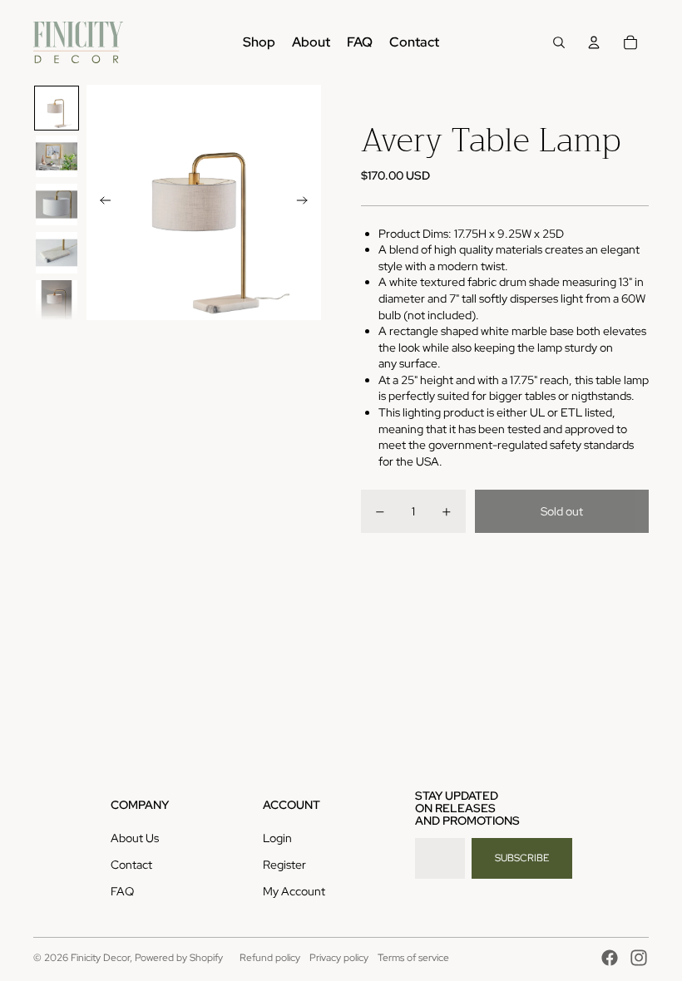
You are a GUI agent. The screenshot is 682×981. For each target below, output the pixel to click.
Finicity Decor (100, 957)
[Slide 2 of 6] (56, 156)
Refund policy (270, 957)
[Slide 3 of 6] (56, 204)
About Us (135, 838)
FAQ (122, 891)
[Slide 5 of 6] (56, 301)
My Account (294, 891)
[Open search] (559, 42)
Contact (131, 864)
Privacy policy (338, 957)
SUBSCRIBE (522, 858)
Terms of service (413, 957)
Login (277, 838)
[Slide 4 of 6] (56, 253)
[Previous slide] (100, 203)
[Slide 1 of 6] (56, 108)
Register (284, 864)
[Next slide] (307, 203)
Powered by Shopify (179, 957)
